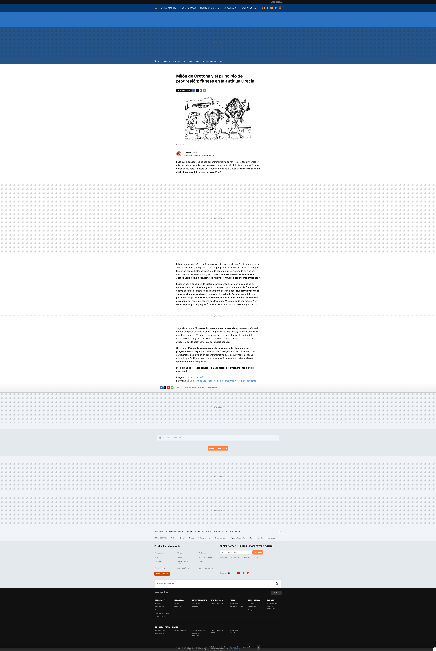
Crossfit (183, 538)
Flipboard (276, 7)
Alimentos (158, 557)
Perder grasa (160, 568)
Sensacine (196, 603)
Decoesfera (252, 607)
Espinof (195, 607)
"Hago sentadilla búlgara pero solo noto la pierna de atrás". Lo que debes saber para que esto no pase (204, 531)
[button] (190, 152)
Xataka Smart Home (162, 613)
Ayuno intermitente (238, 538)
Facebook (267, 7)
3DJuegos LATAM (180, 630)
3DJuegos (177, 603)
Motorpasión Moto (236, 607)
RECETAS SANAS (188, 8)
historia (202, 387)
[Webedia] (276, 1)
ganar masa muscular (207, 568)
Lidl (184, 61)
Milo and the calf (194, 377)
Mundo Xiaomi (160, 616)
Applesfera (159, 610)
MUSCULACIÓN (230, 8)
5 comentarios (185, 90)
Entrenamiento (190, 387)
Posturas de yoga (204, 538)
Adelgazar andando (221, 538)
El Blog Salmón (272, 603)
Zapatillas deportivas (209, 61)
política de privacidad (250, 557)
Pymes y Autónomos (271, 607)
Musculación (159, 553)
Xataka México (160, 630)
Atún (197, 61)
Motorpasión (234, 603)
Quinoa (174, 538)
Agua (190, 61)
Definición (202, 561)
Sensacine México (198, 630)
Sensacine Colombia (196, 634)
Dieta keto (259, 538)
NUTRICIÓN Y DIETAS (209, 8)
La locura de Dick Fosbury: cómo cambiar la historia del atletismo (223, 380)
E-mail (204, 90)
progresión (213, 387)
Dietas (179, 557)
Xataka (157, 603)
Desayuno (158, 561)
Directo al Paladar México (217, 631)
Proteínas (202, 553)
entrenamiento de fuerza (183, 563)
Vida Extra (177, 607)
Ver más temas (162, 574)
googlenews (280, 7)
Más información (235, 649)
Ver (219, 448)
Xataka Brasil (159, 634)
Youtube (271, 7)
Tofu (250, 538)
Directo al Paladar (217, 603)
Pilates (191, 538)
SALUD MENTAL (249, 8)
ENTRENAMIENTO (168, 8)
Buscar (277, 584)
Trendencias (252, 603)
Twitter (197, 90)
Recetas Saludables (206, 557)
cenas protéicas (183, 568)
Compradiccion (253, 610)
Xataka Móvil (159, 607)
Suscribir (258, 552)
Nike (221, 61)
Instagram (263, 7)
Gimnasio (176, 61)
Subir (274, 593)
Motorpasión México (234, 631)
